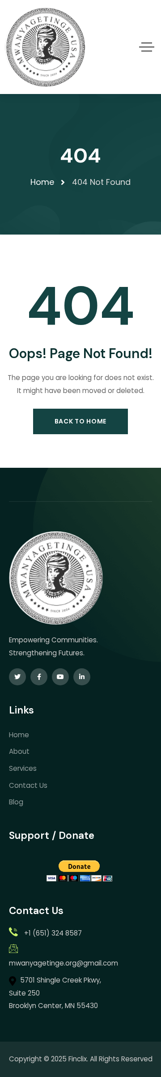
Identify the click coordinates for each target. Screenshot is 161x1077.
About (19, 751)
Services (23, 768)
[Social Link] (17, 676)
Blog (16, 802)
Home (19, 734)
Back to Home (80, 421)
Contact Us (28, 785)
